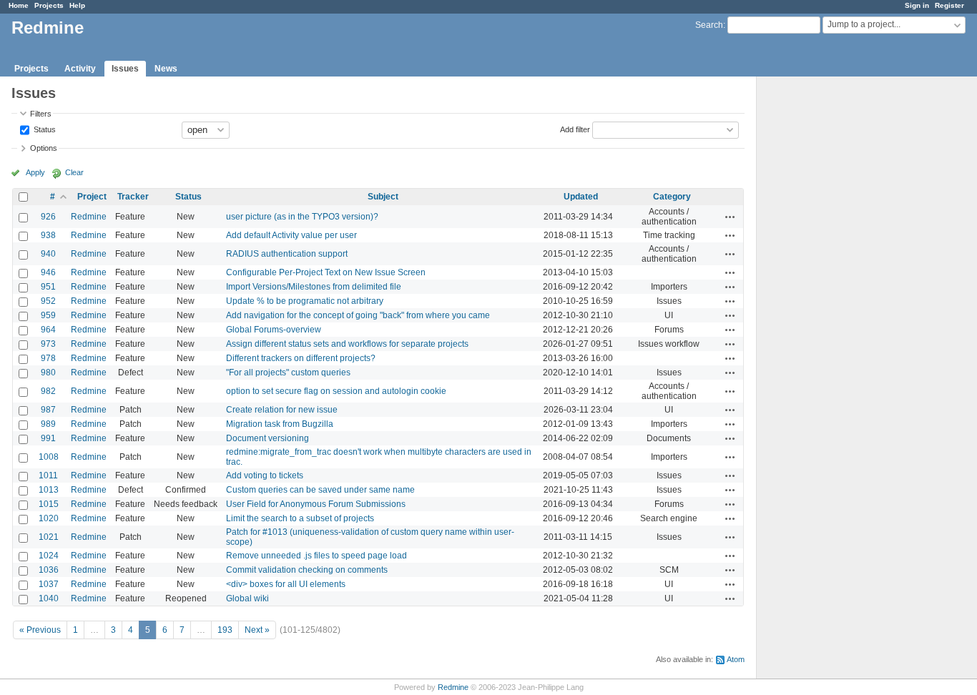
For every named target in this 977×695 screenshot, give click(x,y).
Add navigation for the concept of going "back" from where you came (358, 315)
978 (48, 358)
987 (48, 410)
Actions (730, 216)
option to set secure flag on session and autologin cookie (336, 391)
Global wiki (247, 598)
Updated (581, 197)
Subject (383, 197)
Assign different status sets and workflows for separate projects (347, 344)
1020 (49, 518)
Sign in (917, 5)
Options (43, 148)
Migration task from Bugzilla (279, 424)
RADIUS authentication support (287, 254)
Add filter (575, 128)
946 (48, 272)
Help (77, 5)
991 (48, 438)
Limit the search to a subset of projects (300, 518)
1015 (49, 504)
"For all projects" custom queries (288, 373)
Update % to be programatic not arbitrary (304, 301)
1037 (49, 584)
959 (48, 315)
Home (19, 5)
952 (48, 301)
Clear (74, 172)
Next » (257, 630)
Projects (49, 5)
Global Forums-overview (273, 330)
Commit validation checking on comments (307, 570)
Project (92, 197)
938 (48, 235)
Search (709, 25)
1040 (49, 598)
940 (48, 254)
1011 (48, 475)
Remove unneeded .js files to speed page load (316, 556)
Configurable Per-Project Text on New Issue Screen (326, 272)
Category (672, 197)
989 (48, 424)
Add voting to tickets (264, 475)
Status (43, 128)
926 (48, 217)
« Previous (40, 630)
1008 (49, 457)
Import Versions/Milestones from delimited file (313, 287)
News (165, 69)
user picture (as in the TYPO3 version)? (302, 217)
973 (48, 344)
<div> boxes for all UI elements (285, 584)
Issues (125, 69)
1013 (49, 490)
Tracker (133, 197)
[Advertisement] (828, 301)
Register (949, 5)
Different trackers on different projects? (300, 358)
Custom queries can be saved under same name (320, 490)
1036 (49, 570)
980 (48, 373)
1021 (49, 537)
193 (224, 630)
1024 (49, 556)
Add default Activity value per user (291, 235)
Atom (736, 659)
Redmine (89, 217)
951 (48, 287)
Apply (35, 172)
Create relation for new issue (282, 410)
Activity (80, 69)
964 (48, 330)
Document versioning (267, 438)
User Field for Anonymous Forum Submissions (316, 504)
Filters (40, 113)
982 (48, 391)
